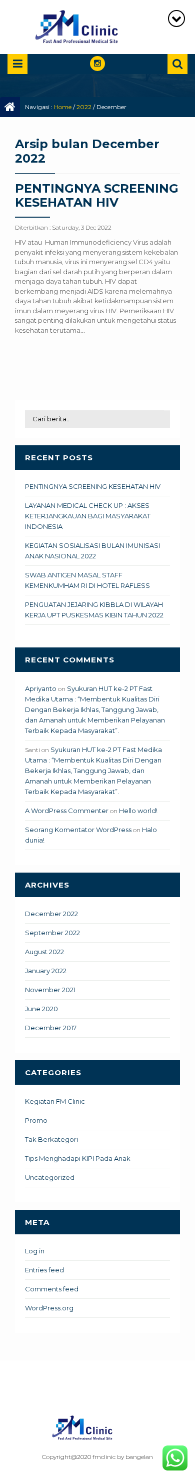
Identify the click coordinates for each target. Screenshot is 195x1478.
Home (63, 107)
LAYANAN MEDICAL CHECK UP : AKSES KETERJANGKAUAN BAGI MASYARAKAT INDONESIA (87, 515)
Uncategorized (49, 1177)
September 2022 (52, 933)
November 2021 (50, 990)
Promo (36, 1120)
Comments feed (51, 1289)
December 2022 (51, 914)
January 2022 (45, 971)
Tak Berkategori (51, 1139)
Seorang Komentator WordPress (78, 830)
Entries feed (44, 1270)
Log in (34, 1251)
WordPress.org (49, 1308)
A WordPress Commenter (66, 811)
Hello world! (138, 811)
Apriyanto (40, 688)
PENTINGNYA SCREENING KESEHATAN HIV (96, 195)
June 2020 (41, 1009)
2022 (84, 107)
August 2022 (44, 952)
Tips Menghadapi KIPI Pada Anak (77, 1158)
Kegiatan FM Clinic (55, 1101)
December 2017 (50, 1028)
